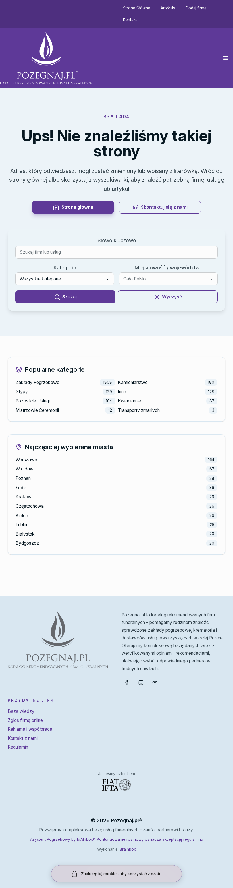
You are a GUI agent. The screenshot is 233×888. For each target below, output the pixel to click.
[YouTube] (155, 683)
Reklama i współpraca (30, 729)
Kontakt (130, 19)
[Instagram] (141, 683)
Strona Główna (136, 8)
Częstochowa (30, 506)
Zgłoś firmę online (25, 720)
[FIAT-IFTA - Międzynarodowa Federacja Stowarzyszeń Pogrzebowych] (116, 785)
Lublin (21, 524)
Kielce (22, 515)
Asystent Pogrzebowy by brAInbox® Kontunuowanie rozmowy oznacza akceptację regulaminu (116, 839)
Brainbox (128, 849)
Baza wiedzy (21, 711)
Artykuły (168, 8)
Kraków (24, 496)
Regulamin (18, 747)
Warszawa (26, 459)
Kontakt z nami (23, 738)
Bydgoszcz (27, 543)
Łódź (21, 487)
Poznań (23, 478)
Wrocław (25, 469)
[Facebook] (127, 683)
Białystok (25, 534)
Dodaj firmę (196, 8)
